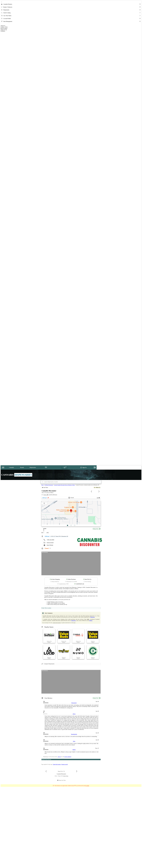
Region (45, 494)
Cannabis (11, 467)
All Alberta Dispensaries (48, 485)
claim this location (57, 622)
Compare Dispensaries (49, 663)
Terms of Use (4, 29)
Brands (22, 467)
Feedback (3, 31)
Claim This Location (46, 608)
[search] (42, 481)
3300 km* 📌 (45, 497)
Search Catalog (7, 12)
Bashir (74, 749)
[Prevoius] (46, 771)
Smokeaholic (74, 734)
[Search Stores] (46, 467)
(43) (45, 530)
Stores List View (62, 780)
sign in (59, 756)
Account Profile (7, 18)
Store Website (50, 545)
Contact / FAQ (4, 27)
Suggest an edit (64, 764)
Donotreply (74, 702)
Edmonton (92, 617)
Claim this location (57, 764)
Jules (74, 741)
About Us (3, 25)
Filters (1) (98, 487)
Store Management (7, 21)
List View (45, 487)
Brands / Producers (7, 7)
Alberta (90, 620)
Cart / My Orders (7, 15)
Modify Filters (65, 776)
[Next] (77, 771)
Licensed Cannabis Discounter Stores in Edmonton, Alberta (64, 485)
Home (42, 485)
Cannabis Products (7, 4)
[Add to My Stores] (44, 503)
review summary (67, 756)
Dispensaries (6, 10)
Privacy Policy (4, 28)
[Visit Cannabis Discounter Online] (89, 545)
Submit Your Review (46, 759)
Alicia (74, 713)
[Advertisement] (71, 563)
